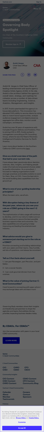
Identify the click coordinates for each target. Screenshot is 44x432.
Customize (22, 422)
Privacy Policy (21, 418)
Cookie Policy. (34, 418)
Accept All (22, 428)
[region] (22, 419)
